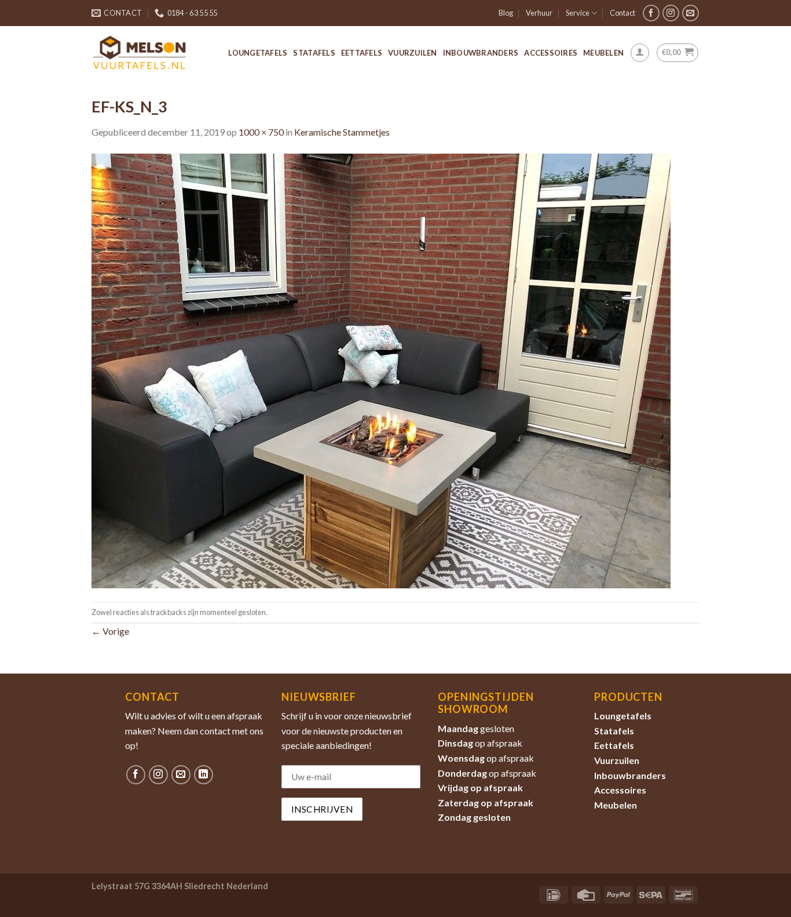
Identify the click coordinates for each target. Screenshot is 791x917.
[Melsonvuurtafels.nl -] (139, 52)
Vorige (110, 630)
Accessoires (550, 52)
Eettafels (361, 52)
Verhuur (539, 12)
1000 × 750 (261, 131)
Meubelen (603, 52)
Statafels (314, 52)
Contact (622, 12)
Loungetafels (257, 52)
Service (577, 12)
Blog (506, 12)
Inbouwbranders (481, 52)
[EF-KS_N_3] (381, 369)
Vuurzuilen (412, 52)
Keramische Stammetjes (342, 131)
